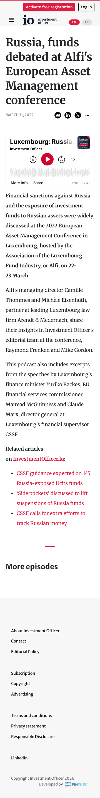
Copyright (20, 683)
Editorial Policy (25, 651)
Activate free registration (49, 7)
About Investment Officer (35, 630)
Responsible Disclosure (33, 736)
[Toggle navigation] (12, 20)
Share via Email (57, 115)
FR (87, 22)
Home (24, 17)
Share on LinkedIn (67, 115)
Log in (86, 7)
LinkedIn (19, 758)
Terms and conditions (31, 715)
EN (74, 22)
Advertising (22, 694)
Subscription (23, 673)
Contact (18, 641)
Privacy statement (28, 726)
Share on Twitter (77, 115)
